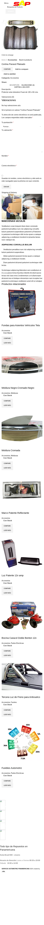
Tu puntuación (7, 122)
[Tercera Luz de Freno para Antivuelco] (22, 676)
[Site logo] (22, 3)
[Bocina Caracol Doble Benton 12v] (22, 616)
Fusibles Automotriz (12, 768)
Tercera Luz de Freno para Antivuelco (21, 697)
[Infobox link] (20, 804)
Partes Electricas (17, 643)
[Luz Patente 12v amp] (22, 553)
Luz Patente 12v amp (12, 575)
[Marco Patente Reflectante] (22, 491)
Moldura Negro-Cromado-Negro (18, 388)
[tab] (14, 85)
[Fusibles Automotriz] (22, 741)
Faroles (14, 702)
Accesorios (12, 60)
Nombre (5, 156)
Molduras (14, 393)
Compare (7, 69)
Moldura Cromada (11, 450)
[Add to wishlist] (4, 321)
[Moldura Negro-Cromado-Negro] (22, 365)
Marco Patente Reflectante (15, 513)
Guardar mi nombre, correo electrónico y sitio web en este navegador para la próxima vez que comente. (21, 179)
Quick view (10, 347)
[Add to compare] (4, 347)
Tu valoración (7, 130)
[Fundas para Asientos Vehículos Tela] (22, 303)
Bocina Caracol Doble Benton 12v (19, 638)
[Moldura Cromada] (22, 428)
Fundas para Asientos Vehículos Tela (21, 325)
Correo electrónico (9, 166)
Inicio (4, 60)
